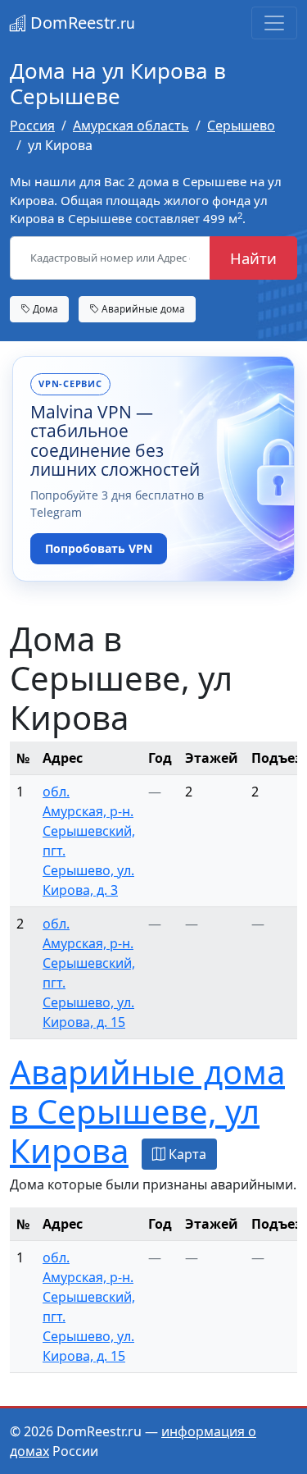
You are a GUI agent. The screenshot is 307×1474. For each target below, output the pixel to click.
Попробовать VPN (98, 548)
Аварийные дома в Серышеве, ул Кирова (147, 1111)
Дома (44, 308)
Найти (253, 258)
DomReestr (80, 22)
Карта (185, 1154)
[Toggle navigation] (274, 23)
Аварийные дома (142, 308)
